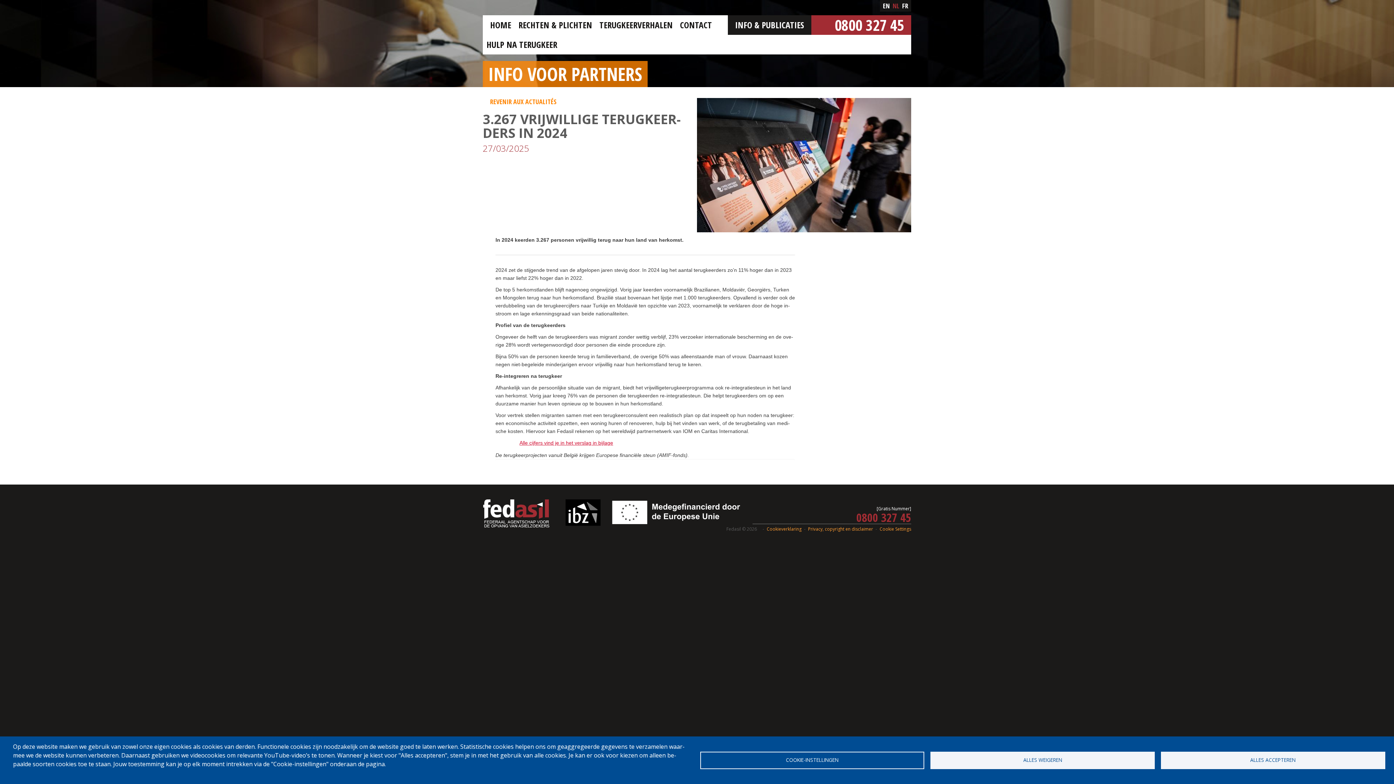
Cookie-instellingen (812, 759)
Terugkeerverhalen (636, 25)
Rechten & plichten (555, 25)
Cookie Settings (895, 529)
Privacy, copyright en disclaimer (840, 529)
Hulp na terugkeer (521, 44)
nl (896, 5)
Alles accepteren (1273, 759)
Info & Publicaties (769, 25)
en (886, 5)
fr (905, 5)
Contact (696, 25)
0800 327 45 (869, 25)
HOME (500, 25)
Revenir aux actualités (523, 101)
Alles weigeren (1042, 759)
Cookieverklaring (784, 529)
